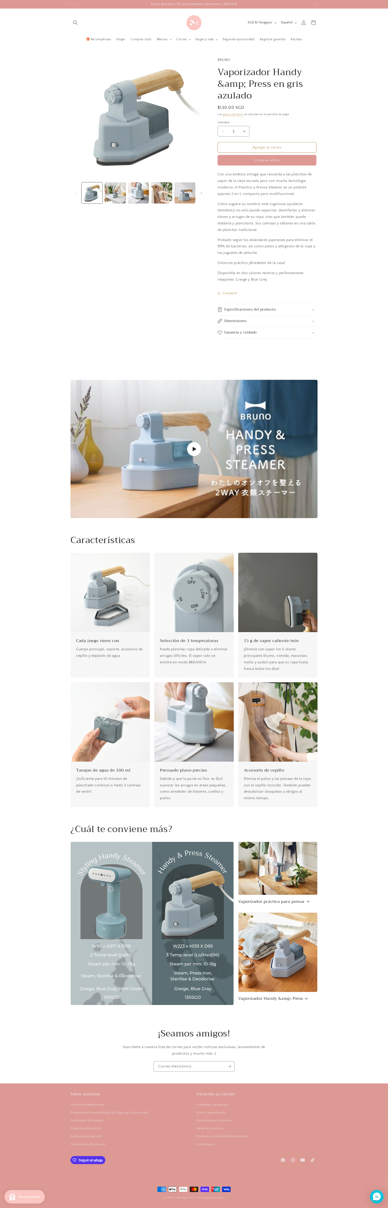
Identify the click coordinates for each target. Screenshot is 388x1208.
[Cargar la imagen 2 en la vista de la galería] (115, 192)
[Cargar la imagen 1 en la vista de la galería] (92, 192)
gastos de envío (233, 114)
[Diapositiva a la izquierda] (75, 193)
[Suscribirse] (229, 1066)
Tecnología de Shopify (210, 1197)
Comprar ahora (267, 160)
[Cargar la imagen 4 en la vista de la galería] (161, 192)
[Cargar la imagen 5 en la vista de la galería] (184, 192)
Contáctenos (205, 1144)
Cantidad (223, 122)
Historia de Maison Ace (87, 1105)
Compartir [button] (230, 293)
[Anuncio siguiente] (316, 4)
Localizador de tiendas (87, 1120)
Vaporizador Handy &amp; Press (270, 998)
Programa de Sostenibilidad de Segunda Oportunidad (109, 1112)
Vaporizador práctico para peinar (271, 901)
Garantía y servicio (209, 1128)
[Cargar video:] (194, 449)
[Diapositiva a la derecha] (201, 193)
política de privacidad (86, 1136)
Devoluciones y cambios (214, 1120)
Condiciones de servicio (88, 1144)
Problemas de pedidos (212, 1105)
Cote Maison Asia (185, 1197)
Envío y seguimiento (210, 1112)
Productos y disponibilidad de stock (222, 1136)
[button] (75, 23)
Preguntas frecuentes (86, 1128)
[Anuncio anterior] (72, 4)
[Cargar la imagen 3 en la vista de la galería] (138, 192)
